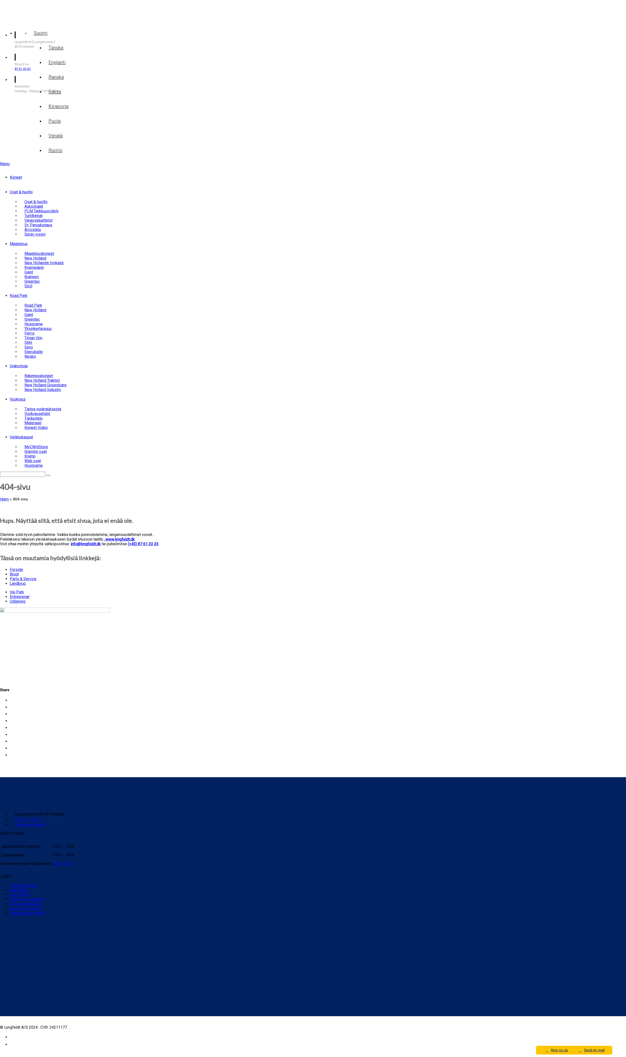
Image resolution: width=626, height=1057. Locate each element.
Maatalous (19, 243)
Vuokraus (18, 399)
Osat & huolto (21, 192)
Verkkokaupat (21, 437)
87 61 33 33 (23, 69)
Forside (16, 569)
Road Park (18, 295)
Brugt (14, 574)
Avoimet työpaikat (25, 908)
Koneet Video (36, 427)
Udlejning (17, 601)
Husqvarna (33, 465)
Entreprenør (20, 596)
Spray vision (34, 234)
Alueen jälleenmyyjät (27, 913)
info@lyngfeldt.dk (86, 544)
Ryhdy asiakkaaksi (25, 904)
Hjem (4, 499)
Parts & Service (23, 579)
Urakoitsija (19, 366)
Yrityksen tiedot (23, 885)
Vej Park (17, 592)
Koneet (16, 177)
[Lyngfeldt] (28, 21)
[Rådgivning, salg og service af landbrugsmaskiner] (31, 9)
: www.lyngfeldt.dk (119, 539)
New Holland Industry (42, 389)
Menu (5, 164)
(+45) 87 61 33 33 (143, 544)
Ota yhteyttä (20, 894)
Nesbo (30, 356)
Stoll (28, 286)
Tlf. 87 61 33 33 (27, 819)
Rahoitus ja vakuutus (27, 899)
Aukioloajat (19, 890)
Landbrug (18, 583)
